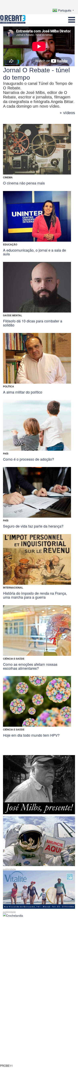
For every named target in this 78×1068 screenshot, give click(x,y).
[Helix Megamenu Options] (71, 19)
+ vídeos (67, 113)
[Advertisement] (39, 958)
